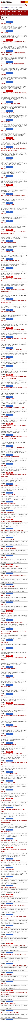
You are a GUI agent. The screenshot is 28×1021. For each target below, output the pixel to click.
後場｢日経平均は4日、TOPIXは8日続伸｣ (10, 456)
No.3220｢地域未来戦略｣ (6, 800)
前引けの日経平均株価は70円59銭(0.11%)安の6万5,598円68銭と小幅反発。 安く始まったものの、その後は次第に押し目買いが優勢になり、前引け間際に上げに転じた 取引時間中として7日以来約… (14, 134)
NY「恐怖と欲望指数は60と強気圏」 (9, 726)
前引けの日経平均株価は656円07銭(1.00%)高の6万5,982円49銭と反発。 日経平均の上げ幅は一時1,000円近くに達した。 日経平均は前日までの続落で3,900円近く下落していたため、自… (13, 273)
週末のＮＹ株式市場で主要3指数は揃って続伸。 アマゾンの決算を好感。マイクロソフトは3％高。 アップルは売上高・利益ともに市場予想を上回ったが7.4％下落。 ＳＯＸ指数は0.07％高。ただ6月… (14, 873)
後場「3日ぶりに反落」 (6, 23)
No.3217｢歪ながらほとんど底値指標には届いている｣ (13, 945)
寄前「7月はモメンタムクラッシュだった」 (11, 860)
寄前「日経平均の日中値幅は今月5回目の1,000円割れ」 (13, 195)
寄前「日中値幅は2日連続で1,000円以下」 (10, 485)
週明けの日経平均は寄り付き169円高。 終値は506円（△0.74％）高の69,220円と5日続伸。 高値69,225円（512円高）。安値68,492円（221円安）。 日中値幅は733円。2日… (14, 393)
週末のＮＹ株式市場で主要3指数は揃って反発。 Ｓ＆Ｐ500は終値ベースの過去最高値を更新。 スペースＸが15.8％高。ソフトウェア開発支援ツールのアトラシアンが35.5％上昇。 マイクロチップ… (14, 637)
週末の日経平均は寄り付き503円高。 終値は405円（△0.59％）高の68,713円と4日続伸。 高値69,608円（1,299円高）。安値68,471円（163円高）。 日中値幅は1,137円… (13, 442)
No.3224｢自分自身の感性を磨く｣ (8, 613)
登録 (26, 1)
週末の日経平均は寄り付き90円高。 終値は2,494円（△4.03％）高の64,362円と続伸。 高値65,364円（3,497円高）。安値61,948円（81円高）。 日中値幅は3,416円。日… (14, 864)
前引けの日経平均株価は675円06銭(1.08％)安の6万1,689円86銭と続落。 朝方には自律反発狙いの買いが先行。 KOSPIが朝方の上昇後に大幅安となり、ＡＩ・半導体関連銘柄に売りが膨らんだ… (14, 987)
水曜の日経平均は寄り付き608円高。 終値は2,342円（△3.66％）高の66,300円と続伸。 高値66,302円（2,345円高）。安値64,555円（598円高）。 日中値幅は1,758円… (14, 721)
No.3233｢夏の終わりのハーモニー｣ (9, 186)
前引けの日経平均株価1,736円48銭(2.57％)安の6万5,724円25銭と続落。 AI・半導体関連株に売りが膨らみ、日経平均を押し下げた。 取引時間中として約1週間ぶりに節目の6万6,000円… (14, 324)
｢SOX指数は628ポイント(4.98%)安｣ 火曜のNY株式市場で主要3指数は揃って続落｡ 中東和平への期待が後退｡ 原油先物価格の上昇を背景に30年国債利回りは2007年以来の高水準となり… (14, 333)
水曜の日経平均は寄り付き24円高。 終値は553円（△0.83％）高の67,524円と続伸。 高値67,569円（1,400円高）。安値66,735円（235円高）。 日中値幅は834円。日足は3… (13, 534)
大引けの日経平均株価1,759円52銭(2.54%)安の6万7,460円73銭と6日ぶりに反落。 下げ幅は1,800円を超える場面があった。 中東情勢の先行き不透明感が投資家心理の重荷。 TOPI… (14, 362)
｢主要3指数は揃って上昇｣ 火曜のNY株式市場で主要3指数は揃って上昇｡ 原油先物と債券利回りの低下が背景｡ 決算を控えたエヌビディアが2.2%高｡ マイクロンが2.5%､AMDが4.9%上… (14, 98)
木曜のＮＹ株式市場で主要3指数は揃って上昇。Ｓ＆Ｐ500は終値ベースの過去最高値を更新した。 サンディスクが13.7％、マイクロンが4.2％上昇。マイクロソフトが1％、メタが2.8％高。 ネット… (14, 498)
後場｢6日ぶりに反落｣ (6, 358)
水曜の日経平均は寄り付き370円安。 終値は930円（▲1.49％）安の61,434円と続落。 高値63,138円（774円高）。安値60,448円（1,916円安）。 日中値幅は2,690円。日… (13, 960)
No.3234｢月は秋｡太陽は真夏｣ (8, 139)
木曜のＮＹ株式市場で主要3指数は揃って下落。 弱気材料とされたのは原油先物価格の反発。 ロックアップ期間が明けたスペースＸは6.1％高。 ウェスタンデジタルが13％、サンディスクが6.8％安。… (14, 681)
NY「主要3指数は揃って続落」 (8, 398)
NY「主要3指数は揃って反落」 (8, 251)
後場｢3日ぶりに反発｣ (6, 121)
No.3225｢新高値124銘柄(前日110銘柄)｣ (10, 566)
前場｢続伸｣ (3, 83)
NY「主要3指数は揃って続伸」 (8, 869)
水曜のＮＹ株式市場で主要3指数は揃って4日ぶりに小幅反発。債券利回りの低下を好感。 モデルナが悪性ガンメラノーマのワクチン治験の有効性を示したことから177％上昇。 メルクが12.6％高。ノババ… (14, 306)
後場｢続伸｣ (3, 735)
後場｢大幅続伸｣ (4, 878)
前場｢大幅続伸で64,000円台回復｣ (8, 887)
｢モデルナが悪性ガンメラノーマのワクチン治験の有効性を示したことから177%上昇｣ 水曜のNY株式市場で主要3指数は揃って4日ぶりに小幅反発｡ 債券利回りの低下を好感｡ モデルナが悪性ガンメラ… (14, 284)
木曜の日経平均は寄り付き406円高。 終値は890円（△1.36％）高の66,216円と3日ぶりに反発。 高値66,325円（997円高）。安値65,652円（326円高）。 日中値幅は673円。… (13, 246)
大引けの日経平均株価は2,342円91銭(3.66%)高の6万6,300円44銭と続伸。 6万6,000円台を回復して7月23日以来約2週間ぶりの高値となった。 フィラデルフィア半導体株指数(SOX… (14, 739)
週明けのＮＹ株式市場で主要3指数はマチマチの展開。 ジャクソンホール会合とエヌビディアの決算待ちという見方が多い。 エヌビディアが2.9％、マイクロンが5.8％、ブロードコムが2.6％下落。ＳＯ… (14, 163)
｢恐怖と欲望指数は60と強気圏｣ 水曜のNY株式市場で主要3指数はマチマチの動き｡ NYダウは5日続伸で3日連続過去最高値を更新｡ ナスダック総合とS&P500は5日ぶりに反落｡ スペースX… (14, 710)
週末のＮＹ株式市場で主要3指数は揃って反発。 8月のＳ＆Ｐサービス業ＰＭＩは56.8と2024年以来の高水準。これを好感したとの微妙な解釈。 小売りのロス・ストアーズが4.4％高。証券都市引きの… (14, 208)
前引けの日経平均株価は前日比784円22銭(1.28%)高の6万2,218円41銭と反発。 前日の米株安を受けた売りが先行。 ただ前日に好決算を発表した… (14, 940)
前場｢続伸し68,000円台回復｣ (7, 512)
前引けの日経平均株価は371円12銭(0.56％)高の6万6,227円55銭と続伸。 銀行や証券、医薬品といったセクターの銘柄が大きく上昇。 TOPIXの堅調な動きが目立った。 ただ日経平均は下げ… (13, 87)
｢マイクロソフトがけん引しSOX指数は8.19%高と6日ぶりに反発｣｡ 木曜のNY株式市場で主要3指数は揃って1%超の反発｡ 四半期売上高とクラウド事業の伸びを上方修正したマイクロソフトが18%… (14, 900)
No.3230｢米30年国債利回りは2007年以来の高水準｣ (12, 329)
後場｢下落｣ (3, 74)
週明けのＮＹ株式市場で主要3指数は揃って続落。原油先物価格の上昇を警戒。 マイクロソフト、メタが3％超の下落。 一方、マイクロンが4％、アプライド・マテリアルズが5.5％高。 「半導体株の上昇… (14, 402)
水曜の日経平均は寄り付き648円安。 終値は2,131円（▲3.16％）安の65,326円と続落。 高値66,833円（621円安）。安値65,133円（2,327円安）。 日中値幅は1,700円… (14, 295)
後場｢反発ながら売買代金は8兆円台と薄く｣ (11, 260)
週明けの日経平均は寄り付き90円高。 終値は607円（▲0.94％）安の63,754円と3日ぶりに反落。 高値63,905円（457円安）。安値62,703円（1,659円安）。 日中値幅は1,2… (13, 815)
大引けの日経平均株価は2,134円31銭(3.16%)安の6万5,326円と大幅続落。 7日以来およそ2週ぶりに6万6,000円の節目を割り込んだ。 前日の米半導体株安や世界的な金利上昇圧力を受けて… (14, 315)
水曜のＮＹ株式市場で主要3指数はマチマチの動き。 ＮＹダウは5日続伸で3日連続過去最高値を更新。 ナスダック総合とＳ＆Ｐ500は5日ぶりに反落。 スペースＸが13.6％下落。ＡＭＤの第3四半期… (14, 730)
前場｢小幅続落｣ (4, 177)
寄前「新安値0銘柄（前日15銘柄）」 (9, 242)
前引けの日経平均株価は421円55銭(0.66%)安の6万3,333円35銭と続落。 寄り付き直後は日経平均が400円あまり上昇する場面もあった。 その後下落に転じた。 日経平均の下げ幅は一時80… (13, 795)
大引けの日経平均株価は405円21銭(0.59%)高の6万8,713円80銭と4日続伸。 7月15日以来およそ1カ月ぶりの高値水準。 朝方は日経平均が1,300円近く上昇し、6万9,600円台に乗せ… (14, 460)
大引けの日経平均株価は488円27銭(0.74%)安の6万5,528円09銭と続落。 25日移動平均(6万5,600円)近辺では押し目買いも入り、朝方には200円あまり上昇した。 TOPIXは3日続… (14, 172)
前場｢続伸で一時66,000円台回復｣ (8, 744)
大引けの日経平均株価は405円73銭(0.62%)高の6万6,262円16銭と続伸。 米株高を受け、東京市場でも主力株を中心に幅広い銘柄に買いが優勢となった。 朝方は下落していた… (14, 78)
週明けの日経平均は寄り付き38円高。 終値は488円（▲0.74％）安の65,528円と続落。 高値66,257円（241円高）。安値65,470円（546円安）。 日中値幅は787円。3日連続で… (14, 154)
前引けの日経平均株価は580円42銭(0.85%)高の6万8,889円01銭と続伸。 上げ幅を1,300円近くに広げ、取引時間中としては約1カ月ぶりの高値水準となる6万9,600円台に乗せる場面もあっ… (14, 469)
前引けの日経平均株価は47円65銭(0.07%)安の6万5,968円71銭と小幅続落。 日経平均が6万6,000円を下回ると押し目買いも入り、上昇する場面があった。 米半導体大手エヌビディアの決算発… (14, 181)
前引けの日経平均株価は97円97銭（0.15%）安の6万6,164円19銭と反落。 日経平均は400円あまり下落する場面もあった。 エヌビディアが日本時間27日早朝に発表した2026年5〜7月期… (14, 36)
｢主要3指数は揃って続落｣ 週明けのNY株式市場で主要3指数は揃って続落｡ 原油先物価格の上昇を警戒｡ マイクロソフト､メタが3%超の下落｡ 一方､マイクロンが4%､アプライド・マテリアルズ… (14, 382)
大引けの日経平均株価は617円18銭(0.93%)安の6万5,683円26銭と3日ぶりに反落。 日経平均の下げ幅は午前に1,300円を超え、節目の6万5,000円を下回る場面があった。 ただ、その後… (14, 690)
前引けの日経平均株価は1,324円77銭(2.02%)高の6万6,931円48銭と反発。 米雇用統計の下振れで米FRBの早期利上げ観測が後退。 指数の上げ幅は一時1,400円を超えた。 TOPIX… (14, 608)
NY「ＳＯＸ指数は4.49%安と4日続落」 (10, 1012)
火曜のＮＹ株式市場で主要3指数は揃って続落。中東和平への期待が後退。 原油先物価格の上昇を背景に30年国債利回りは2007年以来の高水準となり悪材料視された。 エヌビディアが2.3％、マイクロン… (14, 353)
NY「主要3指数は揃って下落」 (8, 677)
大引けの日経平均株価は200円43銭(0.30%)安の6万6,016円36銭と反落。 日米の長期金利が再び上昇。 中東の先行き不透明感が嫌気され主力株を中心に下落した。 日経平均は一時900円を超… (14, 217)
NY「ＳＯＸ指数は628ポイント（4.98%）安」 (11, 349)
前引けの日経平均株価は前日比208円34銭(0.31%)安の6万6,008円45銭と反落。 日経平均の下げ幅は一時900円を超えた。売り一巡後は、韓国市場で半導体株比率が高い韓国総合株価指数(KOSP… (14, 226)
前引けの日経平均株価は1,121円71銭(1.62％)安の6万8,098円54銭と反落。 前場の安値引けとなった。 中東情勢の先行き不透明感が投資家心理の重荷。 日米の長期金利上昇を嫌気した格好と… (14, 371)
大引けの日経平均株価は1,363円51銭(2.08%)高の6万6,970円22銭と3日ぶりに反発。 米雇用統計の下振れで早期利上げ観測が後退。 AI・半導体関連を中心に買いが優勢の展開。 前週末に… (14, 599)
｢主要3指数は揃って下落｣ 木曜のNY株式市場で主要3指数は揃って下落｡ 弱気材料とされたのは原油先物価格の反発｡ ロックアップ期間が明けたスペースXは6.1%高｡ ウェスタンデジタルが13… (14, 663)
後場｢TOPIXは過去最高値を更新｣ (8, 548)
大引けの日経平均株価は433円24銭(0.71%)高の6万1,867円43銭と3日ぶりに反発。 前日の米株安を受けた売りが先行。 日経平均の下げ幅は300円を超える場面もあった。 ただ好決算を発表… (14, 931)
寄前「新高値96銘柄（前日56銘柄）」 (9, 668)
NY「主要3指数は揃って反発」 (8, 204)
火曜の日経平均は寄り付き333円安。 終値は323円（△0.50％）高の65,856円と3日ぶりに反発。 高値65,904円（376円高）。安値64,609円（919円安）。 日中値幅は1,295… (13, 107)
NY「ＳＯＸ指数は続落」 (7, 159)
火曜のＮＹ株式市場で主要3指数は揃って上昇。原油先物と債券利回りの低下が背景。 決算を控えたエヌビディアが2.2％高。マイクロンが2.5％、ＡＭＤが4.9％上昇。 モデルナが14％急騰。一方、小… (14, 116)
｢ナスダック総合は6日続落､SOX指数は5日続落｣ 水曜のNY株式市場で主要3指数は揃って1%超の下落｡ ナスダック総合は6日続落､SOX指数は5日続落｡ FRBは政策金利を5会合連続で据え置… (14, 949)
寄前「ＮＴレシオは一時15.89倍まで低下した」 (12, 103)
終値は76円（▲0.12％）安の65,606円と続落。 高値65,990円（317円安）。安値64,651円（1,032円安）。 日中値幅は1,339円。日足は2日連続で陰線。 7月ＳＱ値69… (14, 626)
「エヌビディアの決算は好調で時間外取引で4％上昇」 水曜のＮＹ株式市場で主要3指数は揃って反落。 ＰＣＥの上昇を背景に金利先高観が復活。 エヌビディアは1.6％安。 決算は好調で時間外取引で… (14, 47)
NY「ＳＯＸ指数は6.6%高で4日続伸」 (9, 773)
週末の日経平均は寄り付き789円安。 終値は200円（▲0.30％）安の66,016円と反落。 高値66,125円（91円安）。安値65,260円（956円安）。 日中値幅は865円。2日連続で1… (13, 199)
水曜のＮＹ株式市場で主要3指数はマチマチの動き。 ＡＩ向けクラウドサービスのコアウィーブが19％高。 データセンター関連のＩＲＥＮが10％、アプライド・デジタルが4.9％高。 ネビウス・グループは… (14, 543)
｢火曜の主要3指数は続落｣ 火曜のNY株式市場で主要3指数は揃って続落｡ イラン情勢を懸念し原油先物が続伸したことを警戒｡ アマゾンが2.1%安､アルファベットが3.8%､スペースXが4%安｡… (13, 570)
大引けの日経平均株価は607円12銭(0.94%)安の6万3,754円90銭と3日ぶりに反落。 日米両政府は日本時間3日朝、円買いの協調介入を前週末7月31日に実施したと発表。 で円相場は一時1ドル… (14, 835)
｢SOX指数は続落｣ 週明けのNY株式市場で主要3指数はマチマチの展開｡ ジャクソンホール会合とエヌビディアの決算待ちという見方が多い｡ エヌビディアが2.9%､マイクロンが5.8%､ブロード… (14, 143)
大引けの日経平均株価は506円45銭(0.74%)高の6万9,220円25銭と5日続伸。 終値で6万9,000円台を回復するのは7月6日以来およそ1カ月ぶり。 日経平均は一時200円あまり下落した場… (14, 411)
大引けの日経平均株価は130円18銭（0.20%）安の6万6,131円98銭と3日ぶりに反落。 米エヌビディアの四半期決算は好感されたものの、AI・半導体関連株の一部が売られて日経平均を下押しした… (14, 27)
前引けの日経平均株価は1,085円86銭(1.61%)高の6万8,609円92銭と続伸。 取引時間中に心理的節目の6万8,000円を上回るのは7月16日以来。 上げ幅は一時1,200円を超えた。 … (14, 516)
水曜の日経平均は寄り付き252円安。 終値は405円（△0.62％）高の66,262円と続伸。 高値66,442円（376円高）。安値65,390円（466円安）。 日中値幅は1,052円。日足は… (14, 58)
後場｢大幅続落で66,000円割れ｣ (8, 311)
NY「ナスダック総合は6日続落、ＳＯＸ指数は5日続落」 (14, 965)
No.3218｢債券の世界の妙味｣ (7, 896)
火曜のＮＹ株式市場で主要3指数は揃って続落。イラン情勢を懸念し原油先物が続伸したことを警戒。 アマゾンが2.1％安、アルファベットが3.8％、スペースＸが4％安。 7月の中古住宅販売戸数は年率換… (14, 590)
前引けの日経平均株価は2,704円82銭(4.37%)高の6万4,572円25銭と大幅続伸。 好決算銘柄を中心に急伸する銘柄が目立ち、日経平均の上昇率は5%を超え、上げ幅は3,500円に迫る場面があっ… (14, 891)
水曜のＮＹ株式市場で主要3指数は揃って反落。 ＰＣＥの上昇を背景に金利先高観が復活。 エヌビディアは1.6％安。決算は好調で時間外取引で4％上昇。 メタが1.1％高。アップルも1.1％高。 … (14, 69)
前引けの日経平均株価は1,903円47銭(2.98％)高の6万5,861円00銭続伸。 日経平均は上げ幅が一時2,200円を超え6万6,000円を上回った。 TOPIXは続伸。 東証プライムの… (13, 748)
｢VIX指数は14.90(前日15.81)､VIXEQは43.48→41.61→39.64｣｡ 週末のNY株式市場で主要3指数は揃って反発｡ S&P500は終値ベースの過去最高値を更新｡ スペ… (14, 617)
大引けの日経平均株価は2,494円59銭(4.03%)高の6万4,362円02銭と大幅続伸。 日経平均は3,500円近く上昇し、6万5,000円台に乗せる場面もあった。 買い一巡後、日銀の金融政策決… (14, 882)
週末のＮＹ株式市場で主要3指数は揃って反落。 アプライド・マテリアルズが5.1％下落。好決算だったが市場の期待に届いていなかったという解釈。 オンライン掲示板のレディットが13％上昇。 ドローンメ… (14, 451)
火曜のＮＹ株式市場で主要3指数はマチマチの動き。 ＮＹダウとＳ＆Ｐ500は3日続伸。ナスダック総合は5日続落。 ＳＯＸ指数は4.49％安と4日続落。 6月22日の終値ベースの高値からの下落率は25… (14, 1016)
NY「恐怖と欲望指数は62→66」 (8, 494)
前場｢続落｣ (3, 320)
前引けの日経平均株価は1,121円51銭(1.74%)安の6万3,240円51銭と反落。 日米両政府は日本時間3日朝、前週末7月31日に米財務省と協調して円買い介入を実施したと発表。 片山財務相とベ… (14, 844)
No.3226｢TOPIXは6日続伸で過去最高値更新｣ (11, 521)
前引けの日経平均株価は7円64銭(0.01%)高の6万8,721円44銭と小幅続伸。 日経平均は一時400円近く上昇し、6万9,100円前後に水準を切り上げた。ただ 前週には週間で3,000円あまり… (14, 420)
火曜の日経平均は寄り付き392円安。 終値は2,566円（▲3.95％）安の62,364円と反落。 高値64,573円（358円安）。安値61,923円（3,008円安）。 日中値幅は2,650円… (14, 1007)
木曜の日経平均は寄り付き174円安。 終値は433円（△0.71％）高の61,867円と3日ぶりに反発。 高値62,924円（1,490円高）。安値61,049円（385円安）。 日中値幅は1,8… (13, 911)
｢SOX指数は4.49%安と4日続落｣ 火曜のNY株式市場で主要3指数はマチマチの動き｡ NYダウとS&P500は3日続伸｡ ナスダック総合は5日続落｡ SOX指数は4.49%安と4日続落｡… (14, 998)
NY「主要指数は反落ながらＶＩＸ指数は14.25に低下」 (13, 447)
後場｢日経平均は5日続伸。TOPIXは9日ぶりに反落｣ (13, 407)
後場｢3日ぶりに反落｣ (6, 686)
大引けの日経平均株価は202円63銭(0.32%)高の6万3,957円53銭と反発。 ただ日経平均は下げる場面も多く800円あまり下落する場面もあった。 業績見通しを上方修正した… (13, 786)
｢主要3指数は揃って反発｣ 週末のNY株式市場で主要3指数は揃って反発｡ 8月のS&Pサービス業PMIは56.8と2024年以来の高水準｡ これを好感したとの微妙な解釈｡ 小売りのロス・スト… (13, 190)
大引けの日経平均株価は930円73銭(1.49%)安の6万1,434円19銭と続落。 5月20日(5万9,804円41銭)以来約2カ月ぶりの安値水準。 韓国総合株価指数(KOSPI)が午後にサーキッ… (14, 978)
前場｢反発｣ (3, 130)
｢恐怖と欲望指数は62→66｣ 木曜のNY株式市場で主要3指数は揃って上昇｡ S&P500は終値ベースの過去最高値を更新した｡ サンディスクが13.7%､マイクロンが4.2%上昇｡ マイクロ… (14, 480)
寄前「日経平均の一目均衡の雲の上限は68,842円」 (12, 530)
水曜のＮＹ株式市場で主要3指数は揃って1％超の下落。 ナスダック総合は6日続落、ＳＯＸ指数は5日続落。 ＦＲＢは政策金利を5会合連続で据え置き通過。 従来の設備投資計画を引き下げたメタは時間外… (14, 969)
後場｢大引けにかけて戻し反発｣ (8, 782)
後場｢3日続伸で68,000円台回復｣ (8, 503)
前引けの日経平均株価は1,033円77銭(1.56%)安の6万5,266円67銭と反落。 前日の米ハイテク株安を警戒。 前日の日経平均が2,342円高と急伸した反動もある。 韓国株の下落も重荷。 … (14, 699)
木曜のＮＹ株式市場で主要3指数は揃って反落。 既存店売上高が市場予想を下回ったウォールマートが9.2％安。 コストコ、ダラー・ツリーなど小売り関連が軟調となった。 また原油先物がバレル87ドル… (14, 255)
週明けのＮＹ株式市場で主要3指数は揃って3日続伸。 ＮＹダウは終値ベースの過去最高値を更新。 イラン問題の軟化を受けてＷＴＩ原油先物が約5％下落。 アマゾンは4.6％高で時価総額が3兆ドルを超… (14, 826)
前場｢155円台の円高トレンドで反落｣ (9, 840)
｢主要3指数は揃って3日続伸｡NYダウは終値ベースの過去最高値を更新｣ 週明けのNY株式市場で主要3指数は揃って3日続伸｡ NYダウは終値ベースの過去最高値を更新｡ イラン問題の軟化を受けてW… (14, 804)
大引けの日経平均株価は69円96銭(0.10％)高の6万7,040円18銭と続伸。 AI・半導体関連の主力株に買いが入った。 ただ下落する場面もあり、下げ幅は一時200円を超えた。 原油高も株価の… (14, 561)
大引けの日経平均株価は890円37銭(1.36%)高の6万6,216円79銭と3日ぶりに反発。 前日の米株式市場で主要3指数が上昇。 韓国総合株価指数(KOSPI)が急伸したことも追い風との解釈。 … (14, 264)
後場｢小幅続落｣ (4, 642)
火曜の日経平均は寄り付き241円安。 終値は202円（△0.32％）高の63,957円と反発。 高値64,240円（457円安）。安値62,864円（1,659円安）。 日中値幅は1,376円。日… (13, 768)
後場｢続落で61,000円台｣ (6, 974)
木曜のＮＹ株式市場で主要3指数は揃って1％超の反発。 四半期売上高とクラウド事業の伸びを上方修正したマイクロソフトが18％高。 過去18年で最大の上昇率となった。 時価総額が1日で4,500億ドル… (14, 922)
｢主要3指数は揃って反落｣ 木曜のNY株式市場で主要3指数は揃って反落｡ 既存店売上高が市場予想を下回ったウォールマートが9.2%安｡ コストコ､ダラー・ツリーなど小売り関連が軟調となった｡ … (14, 237)
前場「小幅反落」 (5, 32)
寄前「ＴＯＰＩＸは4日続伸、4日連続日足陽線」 (12, 622)
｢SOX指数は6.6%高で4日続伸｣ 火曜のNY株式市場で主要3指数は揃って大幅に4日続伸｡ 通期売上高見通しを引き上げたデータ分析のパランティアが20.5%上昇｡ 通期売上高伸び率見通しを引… (14, 757)
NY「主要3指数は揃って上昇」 (8, 112)
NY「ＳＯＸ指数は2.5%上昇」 (8, 539)
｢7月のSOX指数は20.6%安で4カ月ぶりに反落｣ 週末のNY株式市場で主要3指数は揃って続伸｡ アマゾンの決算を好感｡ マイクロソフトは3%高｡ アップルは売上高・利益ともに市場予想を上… (14, 855)
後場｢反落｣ (3, 213)
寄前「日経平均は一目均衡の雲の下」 (9, 1003)
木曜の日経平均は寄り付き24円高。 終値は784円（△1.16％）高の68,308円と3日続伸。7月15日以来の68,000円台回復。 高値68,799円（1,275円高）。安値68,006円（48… (13, 489)
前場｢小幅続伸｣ (4, 416)
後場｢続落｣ (3, 168)
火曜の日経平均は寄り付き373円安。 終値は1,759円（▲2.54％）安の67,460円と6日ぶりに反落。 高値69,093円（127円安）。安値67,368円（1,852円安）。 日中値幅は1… (14, 344)
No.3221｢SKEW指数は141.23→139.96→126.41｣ (12, 753)
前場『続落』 (4, 649)
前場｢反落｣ (3, 222)
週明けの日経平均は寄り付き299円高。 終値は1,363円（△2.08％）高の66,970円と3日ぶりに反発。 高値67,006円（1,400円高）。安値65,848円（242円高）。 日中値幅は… (14, 581)
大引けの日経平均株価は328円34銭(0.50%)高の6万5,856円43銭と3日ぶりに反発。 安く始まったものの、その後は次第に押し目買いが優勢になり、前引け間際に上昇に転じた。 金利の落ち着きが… (14, 125)
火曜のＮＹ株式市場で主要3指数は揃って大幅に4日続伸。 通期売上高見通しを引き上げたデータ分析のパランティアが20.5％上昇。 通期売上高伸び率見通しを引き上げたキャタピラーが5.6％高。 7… (14, 777)
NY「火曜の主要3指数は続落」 (8, 586)
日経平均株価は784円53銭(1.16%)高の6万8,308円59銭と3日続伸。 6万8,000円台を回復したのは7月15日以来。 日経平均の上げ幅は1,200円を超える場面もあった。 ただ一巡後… (14, 507)
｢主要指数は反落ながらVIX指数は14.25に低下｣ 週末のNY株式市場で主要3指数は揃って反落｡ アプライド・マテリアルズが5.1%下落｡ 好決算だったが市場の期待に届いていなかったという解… (14, 431)
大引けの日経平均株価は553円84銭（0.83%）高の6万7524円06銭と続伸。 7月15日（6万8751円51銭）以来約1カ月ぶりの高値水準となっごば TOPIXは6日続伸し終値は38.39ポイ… (14, 552)
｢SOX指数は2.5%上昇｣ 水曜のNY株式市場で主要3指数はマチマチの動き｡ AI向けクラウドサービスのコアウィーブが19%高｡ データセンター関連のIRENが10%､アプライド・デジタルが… (14, 525)
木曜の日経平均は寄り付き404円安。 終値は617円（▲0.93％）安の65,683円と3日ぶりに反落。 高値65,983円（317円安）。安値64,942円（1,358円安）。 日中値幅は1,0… (13, 672)
